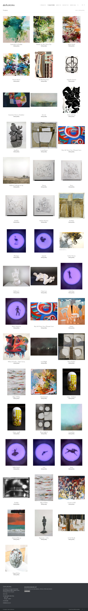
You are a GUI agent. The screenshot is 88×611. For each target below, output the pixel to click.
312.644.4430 (5, 0)
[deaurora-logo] (8, 5)
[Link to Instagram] (82, 5)
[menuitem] (43, 5)
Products (5, 10)
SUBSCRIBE (27, 591)
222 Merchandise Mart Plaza (8, 596)
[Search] (78, 5)
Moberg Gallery (16, 46)
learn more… (5, 593)
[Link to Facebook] (84, 5)
